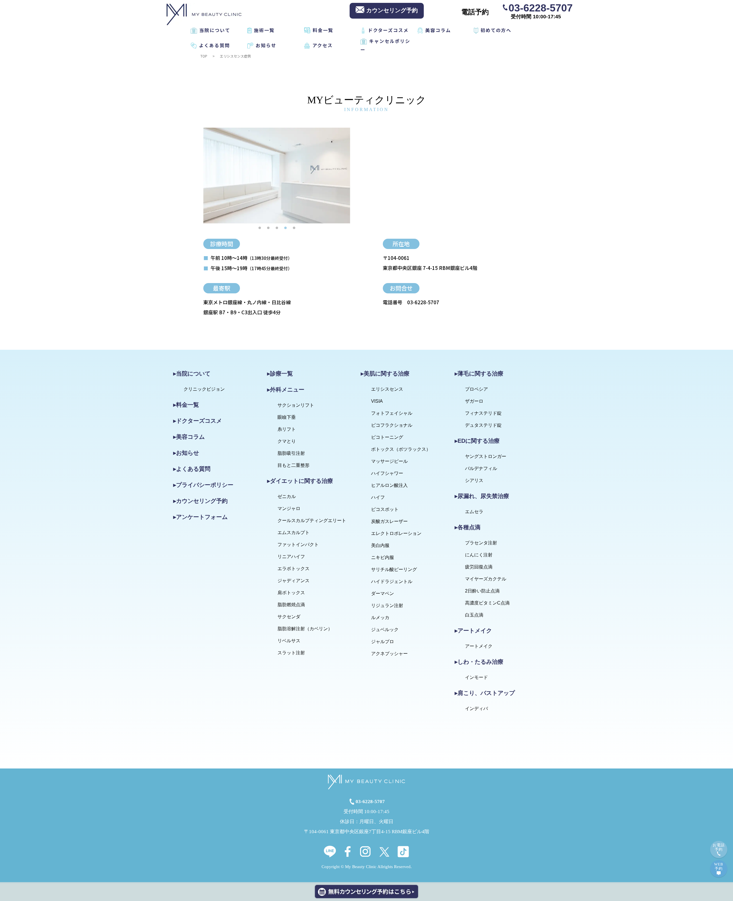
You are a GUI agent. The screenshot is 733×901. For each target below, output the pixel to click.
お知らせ (266, 45)
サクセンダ (288, 616)
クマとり (286, 441)
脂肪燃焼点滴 (291, 604)
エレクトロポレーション (396, 533)
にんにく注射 (478, 554)
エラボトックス (293, 568)
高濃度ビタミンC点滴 (487, 602)
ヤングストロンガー (485, 456)
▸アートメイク (473, 630)
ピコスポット (385, 509)
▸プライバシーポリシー (203, 485)
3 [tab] (277, 228)
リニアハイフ (291, 556)
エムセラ (474, 511)
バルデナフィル (481, 468)
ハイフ (378, 497)
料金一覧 (323, 30)
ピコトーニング (387, 437)
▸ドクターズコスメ (197, 421)
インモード (476, 677)
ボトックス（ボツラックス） (401, 449)
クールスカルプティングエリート (311, 520)
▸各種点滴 (467, 527)
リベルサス (288, 640)
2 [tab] (268, 228)
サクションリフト (295, 405)
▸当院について (191, 373)
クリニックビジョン (204, 389)
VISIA (377, 401)
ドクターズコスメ (388, 30)
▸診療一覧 (280, 373)
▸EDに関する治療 (477, 441)
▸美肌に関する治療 (385, 373)
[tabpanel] (276, 176)
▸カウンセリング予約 (200, 501)
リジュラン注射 (387, 605)
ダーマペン (382, 593)
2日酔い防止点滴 (482, 590)
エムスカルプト (293, 532)
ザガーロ (474, 401)
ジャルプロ (382, 641)
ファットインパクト (298, 544)
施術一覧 (264, 30)
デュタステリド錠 (483, 425)
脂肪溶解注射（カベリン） (304, 628)
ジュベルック (385, 629)
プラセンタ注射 (481, 542)
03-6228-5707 (541, 7)
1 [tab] (260, 228)
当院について (214, 30)
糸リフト (286, 429)
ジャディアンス (293, 580)
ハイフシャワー (387, 473)
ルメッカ (380, 617)
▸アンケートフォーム (200, 517)
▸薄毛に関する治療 (479, 373)
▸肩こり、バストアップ (485, 693)
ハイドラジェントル (391, 581)
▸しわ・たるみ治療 (479, 662)
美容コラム (438, 30)
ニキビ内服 (382, 557)
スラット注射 (291, 652)
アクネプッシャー (389, 653)
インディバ (476, 708)
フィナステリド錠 (483, 413)
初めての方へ (495, 30)
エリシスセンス (387, 389)
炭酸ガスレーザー (389, 521)
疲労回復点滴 (478, 566)
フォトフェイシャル (391, 413)
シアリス (474, 480)
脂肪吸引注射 (291, 453)
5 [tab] (294, 228)
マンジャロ (288, 508)
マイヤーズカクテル (485, 578)
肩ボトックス (291, 592)
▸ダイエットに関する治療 (300, 481)
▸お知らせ (186, 453)
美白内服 (380, 545)
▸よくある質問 (191, 469)
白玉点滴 (474, 614)
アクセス (322, 45)
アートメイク (478, 646)
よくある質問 (214, 45)
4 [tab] (285, 228)
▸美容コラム (189, 437)
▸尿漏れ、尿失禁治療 (482, 496)
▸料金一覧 (186, 405)
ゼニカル (286, 496)
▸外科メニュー (285, 389)
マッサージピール (389, 461)
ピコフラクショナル (391, 425)
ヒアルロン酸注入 (389, 485)
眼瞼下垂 (286, 417)
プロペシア (476, 389)
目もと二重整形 (293, 465)
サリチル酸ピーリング (394, 569)
